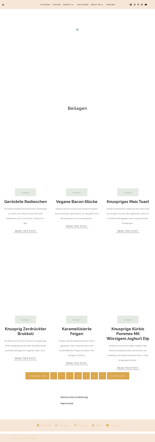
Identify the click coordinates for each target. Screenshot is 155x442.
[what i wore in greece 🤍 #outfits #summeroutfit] (13, 432)
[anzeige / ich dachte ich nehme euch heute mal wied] (65, 432)
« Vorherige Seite (37, 375)
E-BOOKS (57, 4)
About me (96, 4)
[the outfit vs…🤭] (142, 432)
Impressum (67, 403)
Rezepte (67, 4)
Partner (110, 4)
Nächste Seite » (118, 375)
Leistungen (83, 4)
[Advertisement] (78, 67)
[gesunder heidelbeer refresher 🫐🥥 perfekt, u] (90, 432)
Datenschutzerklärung (74, 397)
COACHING (45, 4)
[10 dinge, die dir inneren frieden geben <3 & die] (39, 432)
